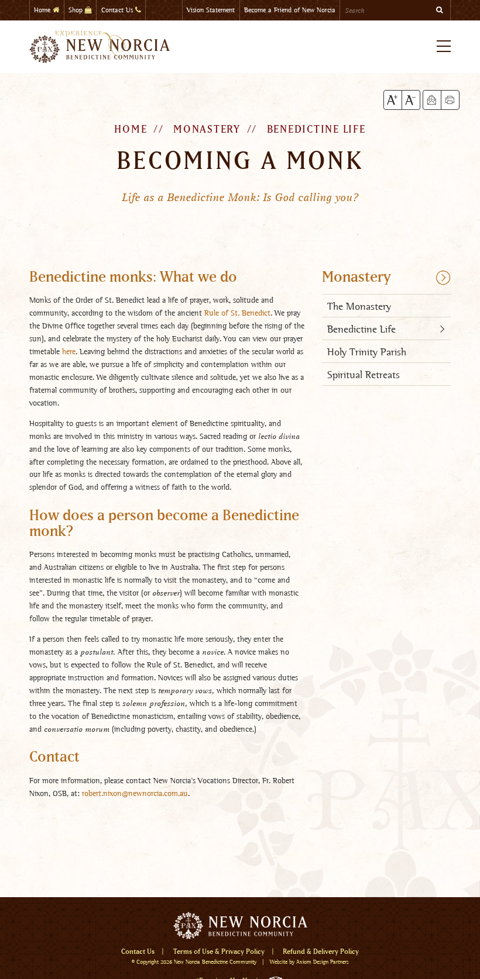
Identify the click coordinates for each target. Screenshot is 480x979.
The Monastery (359, 306)
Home (43, 10)
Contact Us (118, 10)
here (69, 351)
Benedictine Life (316, 129)
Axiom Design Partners (322, 962)
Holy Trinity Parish (366, 351)
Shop (76, 10)
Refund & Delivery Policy (321, 952)
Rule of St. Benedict (237, 312)
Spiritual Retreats (363, 374)
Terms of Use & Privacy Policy (219, 952)
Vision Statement (211, 10)
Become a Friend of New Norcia (289, 10)
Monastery (356, 278)
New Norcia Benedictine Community (215, 962)
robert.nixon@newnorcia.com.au (135, 793)
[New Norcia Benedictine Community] (99, 46)
